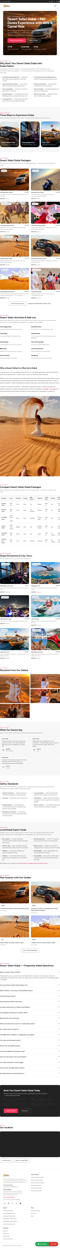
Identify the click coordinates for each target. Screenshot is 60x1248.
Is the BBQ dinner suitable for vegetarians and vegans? (17, 1035)
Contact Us (24, 1111)
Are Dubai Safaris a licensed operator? (12, 1073)
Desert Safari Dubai (8, 1210)
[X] (54, 1)
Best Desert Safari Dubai (9, 1216)
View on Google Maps (9, 1197)
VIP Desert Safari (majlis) (37, 1177)
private (46, 389)
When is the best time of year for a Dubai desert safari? (17, 1023)
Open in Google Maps (21, 1160)
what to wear (43, 863)
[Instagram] (52, 1)
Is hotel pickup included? (7, 996)
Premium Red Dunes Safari (37, 1182)
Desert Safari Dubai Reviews (10, 1221)
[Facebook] (49, 1)
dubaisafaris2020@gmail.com (11, 1186)
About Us (5, 1231)
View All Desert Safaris (17, 303)
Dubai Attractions (35, 1210)
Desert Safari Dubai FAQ (9, 1224)
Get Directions (6, 1160)
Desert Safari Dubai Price (9, 1213)
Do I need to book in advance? (9, 1029)
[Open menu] (55, 6)
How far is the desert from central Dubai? (13, 1057)
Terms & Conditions (8, 1239)
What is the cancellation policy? (10, 1046)
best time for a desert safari (28, 863)
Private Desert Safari (36, 1185)
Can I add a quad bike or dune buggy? (12, 1062)
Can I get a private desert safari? (10, 1040)
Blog (32, 1216)
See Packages (33, 40)
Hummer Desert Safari (36, 1188)
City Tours (33, 1213)
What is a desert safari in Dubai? (10, 972)
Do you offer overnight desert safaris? (12, 1068)
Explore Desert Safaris (16, 40)
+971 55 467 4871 (7, 1185)
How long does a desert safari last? (11, 1001)
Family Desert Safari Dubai (9, 1218)
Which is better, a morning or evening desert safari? (16, 990)
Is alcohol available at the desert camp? (12, 1051)
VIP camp (53, 389)
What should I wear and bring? (9, 1018)
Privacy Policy (6, 1236)
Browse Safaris (10, 1111)
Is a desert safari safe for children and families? (15, 1007)
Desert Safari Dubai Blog (30, 950)
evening (56, 978)
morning (51, 978)
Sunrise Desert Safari (36, 1190)
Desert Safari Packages (37, 1180)
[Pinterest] (59, 1)
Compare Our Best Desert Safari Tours (39, 303)
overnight (4, 979)
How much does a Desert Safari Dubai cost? (14, 985)
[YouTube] (57, 1)
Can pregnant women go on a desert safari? (14, 1012)
